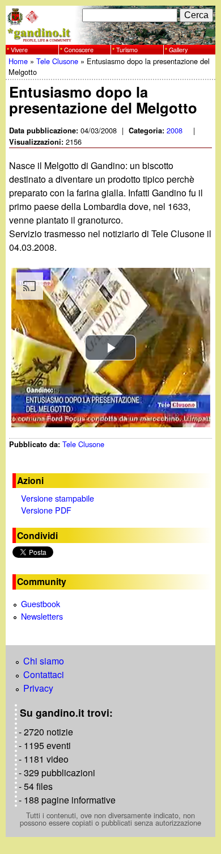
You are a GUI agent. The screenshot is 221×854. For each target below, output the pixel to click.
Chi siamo (43, 660)
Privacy (38, 688)
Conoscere (79, 49)
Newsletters (42, 616)
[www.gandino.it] (110, 37)
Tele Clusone (57, 61)
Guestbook (40, 603)
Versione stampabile (57, 498)
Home (18, 61)
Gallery (178, 49)
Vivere (19, 49)
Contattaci (43, 674)
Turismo (127, 49)
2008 (174, 130)
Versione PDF (46, 510)
